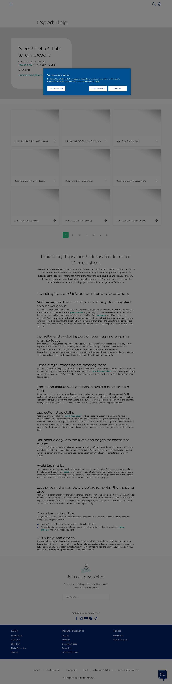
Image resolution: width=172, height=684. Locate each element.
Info (97, 81)
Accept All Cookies (98, 88)
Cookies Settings (56, 88)
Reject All (117, 88)
